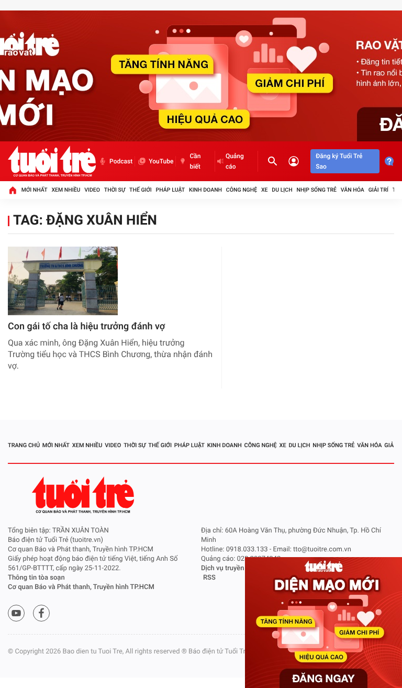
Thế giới (140, 189)
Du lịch (282, 189)
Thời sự (114, 189)
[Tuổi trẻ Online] (84, 495)
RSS (209, 578)
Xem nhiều (65, 189)
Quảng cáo (235, 161)
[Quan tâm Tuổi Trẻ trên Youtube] (16, 613)
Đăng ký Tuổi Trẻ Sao (339, 161)
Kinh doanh (205, 189)
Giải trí (378, 189)
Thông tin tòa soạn (36, 578)
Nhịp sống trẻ (316, 189)
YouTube (161, 161)
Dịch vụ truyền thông (232, 568)
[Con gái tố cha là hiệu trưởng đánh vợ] (63, 281)
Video (92, 189)
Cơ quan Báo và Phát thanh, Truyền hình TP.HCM (81, 587)
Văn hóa (352, 189)
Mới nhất (34, 189)
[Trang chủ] (12, 190)
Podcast (120, 161)
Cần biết (194, 161)
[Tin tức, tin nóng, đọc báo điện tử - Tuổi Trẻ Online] (52, 161)
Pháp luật (170, 189)
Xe (264, 189)
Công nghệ (241, 189)
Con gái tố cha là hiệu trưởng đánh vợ (86, 326)
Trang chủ (24, 445)
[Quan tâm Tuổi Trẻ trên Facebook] (41, 613)
